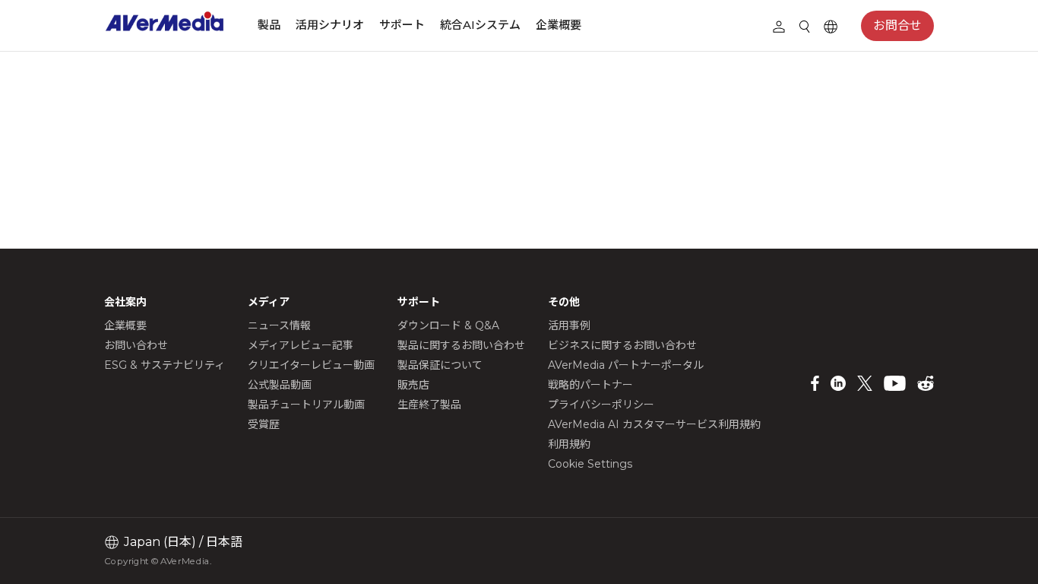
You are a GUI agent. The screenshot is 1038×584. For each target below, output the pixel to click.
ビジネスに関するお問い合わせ (622, 345)
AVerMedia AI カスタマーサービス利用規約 (654, 424)
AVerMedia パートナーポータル (626, 365)
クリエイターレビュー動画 (311, 365)
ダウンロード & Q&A (448, 325)
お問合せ (897, 25)
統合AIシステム (480, 24)
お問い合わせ (136, 345)
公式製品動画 (280, 385)
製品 (269, 24)
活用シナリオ (330, 24)
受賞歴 (264, 424)
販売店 (413, 385)
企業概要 (558, 24)
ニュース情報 (279, 325)
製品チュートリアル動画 (306, 404)
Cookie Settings (590, 464)
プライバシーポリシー (601, 404)
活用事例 (569, 325)
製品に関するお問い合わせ (461, 345)
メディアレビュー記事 (300, 345)
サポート (402, 24)
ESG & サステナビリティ (164, 365)
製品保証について (440, 365)
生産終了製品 (429, 404)
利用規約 (569, 444)
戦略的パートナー (590, 385)
